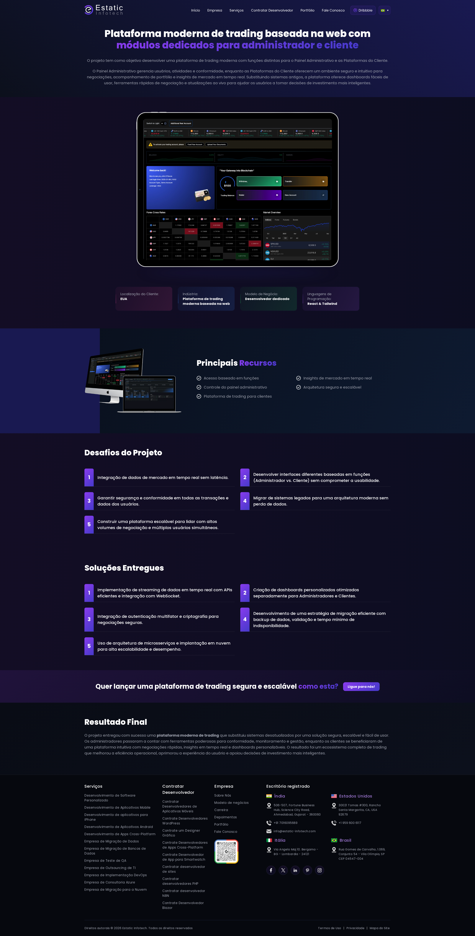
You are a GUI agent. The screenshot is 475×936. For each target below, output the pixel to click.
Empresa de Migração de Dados (111, 841)
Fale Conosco (333, 10)
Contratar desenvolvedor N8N (183, 893)
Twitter (283, 868)
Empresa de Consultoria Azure (109, 882)
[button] (385, 10)
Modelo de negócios (231, 802)
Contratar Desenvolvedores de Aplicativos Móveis (179, 806)
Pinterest (307, 868)
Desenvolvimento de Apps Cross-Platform (119, 834)
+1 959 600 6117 (350, 823)
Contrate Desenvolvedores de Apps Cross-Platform (185, 845)
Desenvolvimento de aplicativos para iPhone (116, 817)
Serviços (237, 10)
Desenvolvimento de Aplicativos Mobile (117, 807)
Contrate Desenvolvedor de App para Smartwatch (183, 857)
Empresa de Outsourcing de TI (110, 868)
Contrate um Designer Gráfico (181, 833)
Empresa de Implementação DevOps (115, 875)
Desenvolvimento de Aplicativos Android (118, 827)
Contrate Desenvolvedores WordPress (185, 821)
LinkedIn (295, 868)
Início (195, 10)
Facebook (271, 868)
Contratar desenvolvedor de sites (183, 869)
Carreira (221, 810)
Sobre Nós (222, 795)
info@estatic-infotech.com (295, 831)
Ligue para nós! (361, 686)
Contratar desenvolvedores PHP (180, 881)
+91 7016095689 (285, 823)
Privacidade (355, 928)
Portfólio (308, 10)
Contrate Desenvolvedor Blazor (183, 905)
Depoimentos (225, 817)
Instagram (319, 868)
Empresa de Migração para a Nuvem (115, 889)
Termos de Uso (329, 928)
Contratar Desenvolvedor (272, 10)
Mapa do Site (380, 928)
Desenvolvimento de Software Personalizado (110, 798)
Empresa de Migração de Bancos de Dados (115, 851)
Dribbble (365, 10)
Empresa (214, 10)
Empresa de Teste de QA (105, 860)
